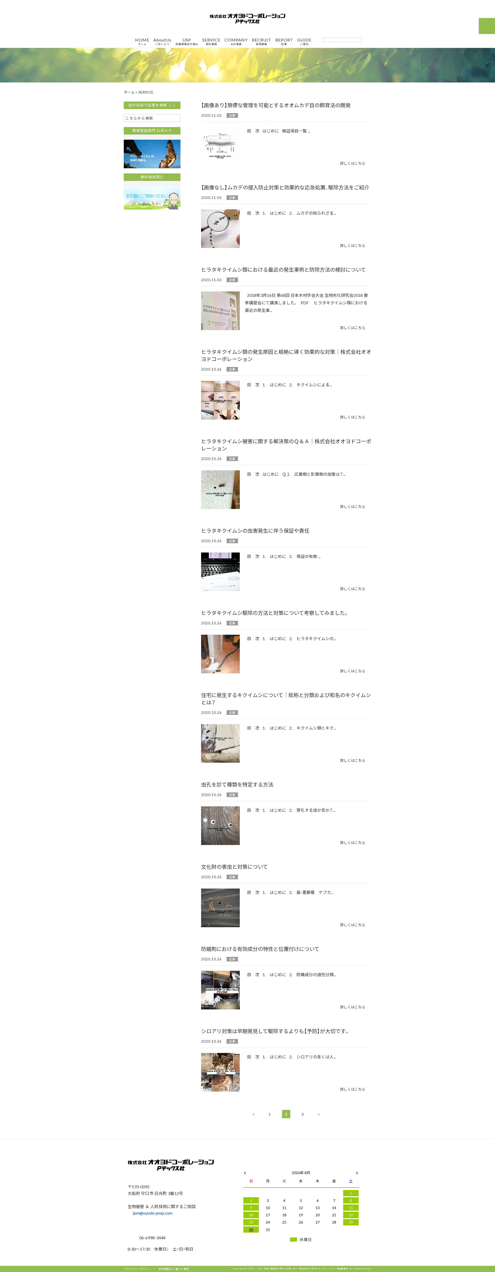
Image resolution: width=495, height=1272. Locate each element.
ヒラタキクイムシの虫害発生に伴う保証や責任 (255, 530)
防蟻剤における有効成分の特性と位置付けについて (260, 948)
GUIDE (304, 42)
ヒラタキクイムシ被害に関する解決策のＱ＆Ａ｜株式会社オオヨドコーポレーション (286, 444)
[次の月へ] (357, 1171)
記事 (232, 115)
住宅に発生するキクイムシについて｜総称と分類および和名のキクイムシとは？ (286, 698)
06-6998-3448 (152, 1237)
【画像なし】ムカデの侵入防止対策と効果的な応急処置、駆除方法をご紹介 (285, 187)
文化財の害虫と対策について (234, 866)
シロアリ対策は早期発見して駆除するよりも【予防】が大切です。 (275, 1031)
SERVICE (211, 42)
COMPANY (236, 42)
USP (187, 42)
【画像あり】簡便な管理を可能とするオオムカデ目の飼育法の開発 (276, 105)
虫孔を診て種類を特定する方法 (237, 784)
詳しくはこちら (352, 163)
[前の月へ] (245, 1171)
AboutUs (162, 42)
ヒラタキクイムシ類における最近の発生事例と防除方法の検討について (283, 269)
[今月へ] (267, 1167)
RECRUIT (261, 42)
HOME (142, 42)
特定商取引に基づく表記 (174, 1269)
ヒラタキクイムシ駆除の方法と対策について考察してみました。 (275, 612)
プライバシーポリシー (138, 1269)
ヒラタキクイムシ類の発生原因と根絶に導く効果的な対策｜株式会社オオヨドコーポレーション (286, 355)
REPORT (284, 42)
